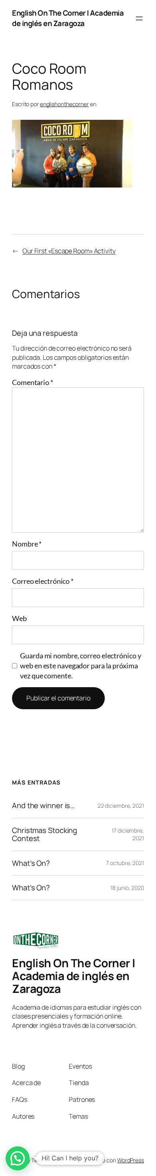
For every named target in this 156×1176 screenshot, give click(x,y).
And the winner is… (43, 805)
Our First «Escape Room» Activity (69, 250)
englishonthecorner (64, 104)
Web (19, 618)
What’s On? (31, 863)
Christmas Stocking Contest (44, 834)
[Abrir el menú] (139, 18)
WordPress (130, 1160)
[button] (18, 1158)
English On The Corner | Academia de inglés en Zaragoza (68, 18)
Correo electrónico (43, 581)
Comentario (32, 382)
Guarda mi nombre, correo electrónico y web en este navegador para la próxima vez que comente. (80, 665)
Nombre (27, 543)
